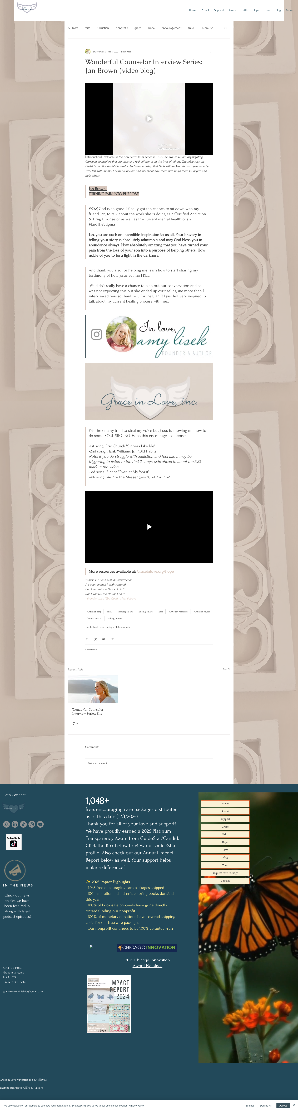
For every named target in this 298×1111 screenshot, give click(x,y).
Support (225, 819)
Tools (225, 865)
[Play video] (149, 119)
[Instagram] (31, 824)
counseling (107, 627)
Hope (225, 842)
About (225, 811)
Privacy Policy (136, 1105)
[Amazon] (6, 824)
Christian (103, 28)
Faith (109, 611)
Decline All (265, 1105)
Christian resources (178, 611)
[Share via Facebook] (86, 639)
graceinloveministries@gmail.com (23, 991)
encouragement (171, 28)
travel (191, 28)
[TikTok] (23, 824)
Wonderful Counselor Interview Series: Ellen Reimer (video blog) (88, 711)
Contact (225, 880)
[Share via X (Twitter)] (95, 639)
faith (88, 28)
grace (138, 28)
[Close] (294, 1105)
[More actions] (211, 52)
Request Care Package (225, 873)
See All (226, 669)
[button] (225, 28)
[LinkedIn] (15, 824)
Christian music (202, 611)
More (205, 28)
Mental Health (94, 618)
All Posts (73, 28)
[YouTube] (40, 824)
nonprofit (122, 28)
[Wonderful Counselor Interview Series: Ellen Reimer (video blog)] (93, 689)
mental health (92, 627)
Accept (283, 1105)
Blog (225, 857)
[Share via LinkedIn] (103, 639)
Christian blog (94, 611)
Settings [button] (250, 1105)
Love (225, 849)
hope (151, 28)
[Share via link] (112, 639)
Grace (27, 9)
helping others (145, 611)
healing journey (114, 618)
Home (225, 803)
